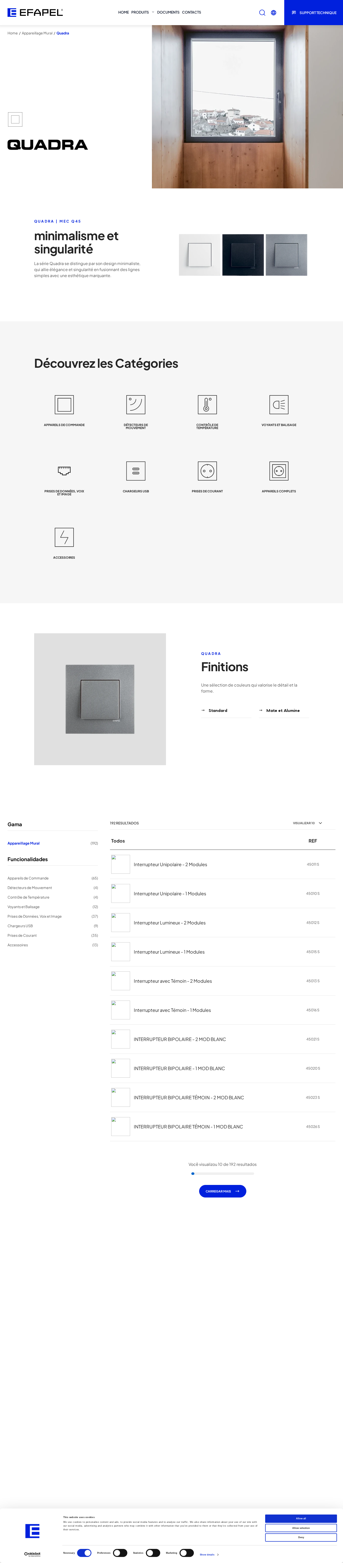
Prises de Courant (53, 935)
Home (123, 12)
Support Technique (318, 12)
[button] (273, 13)
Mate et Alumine (283, 710)
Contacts (191, 12)
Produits (140, 12)
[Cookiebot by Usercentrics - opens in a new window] (32, 1554)
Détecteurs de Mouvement (53, 887)
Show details (207, 1554)
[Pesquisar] (262, 13)
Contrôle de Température (53, 897)
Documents (168, 12)
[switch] (120, 1553)
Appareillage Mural (37, 33)
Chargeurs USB (53, 925)
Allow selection (301, 1528)
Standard (218, 710)
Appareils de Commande (53, 878)
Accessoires (53, 945)
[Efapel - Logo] (35, 12)
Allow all (301, 1518)
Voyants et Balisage (53, 906)
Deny (301, 1537)
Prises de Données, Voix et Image (53, 916)
